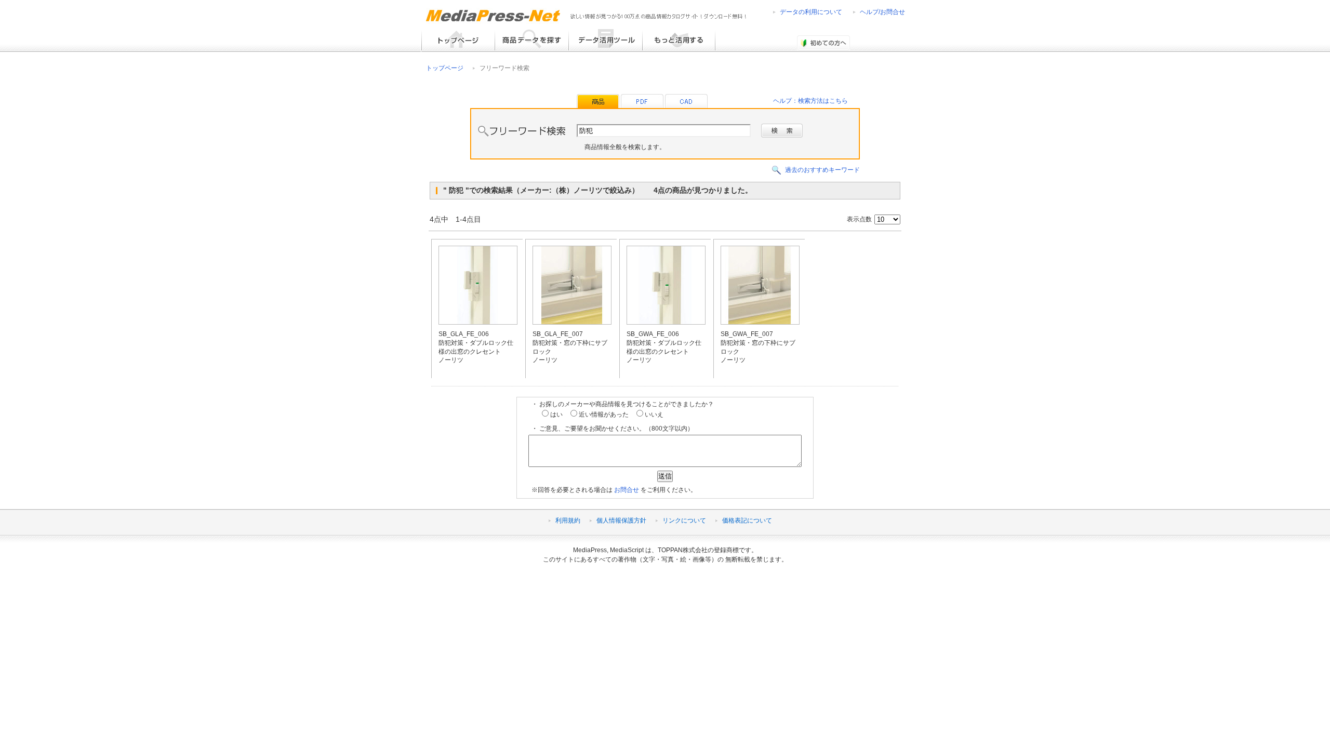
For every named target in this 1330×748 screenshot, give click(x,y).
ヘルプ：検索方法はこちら (810, 100)
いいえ (653, 414)
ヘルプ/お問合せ (882, 12)
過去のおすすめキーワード (822, 169)
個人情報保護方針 (621, 520)
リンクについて (684, 520)
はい (556, 414)
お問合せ (626, 489)
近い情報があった (603, 414)
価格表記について (747, 520)
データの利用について (811, 12)
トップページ (444, 68)
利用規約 (567, 520)
